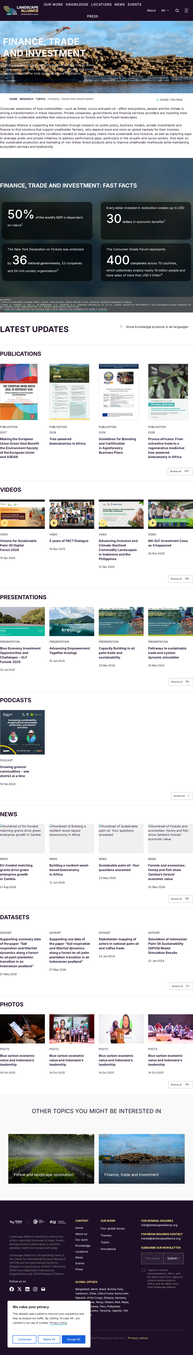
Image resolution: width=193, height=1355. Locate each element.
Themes (106, 1235)
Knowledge (82, 1245)
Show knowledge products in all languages (157, 327)
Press (79, 1269)
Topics (105, 1242)
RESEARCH (26, 99)
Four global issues (113, 1228)
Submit (172, 1258)
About (151, 10)
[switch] (122, 326)
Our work (81, 1239)
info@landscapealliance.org (159, 1225)
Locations (81, 1251)
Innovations (108, 1249)
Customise (24, 1339)
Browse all (179, 471)
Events (79, 1263)
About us (81, 1234)
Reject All (49, 1339)
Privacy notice (58, 1322)
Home (79, 1228)
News (79, 1257)
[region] (49, 1324)
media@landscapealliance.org (160, 1238)
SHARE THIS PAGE (171, 99)
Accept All (73, 1339)
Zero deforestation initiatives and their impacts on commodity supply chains (56, 309)
